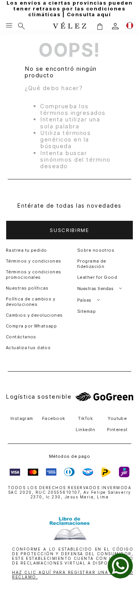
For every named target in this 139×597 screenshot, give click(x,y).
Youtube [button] (117, 418)
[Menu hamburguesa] (9, 26)
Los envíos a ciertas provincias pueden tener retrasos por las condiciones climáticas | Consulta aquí (70, 8)
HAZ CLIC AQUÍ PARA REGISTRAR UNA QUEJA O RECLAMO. (72, 574)
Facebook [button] (53, 418)
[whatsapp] (120, 565)
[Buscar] (21, 26)
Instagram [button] (21, 418)
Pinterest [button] (117, 429)
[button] (100, 26)
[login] (115, 26)
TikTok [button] (85, 418)
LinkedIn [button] (85, 429)
